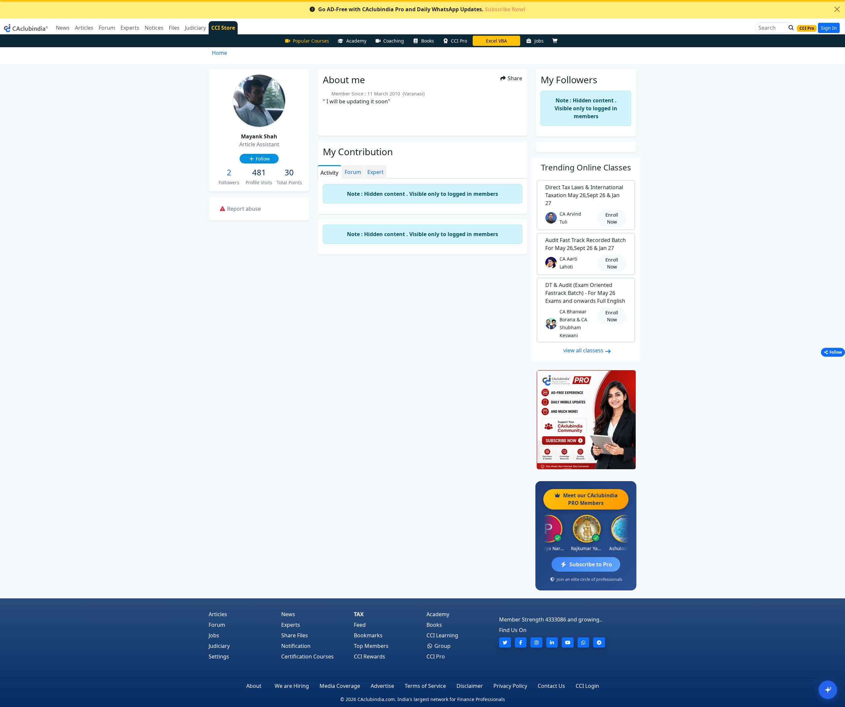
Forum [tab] (353, 172)
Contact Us (551, 685)
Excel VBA (496, 41)
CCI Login (587, 685)
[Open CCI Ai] (828, 690)
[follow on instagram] (536, 642)
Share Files (294, 635)
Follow (262, 159)
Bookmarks (368, 635)
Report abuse (243, 208)
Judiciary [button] (195, 27)
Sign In (829, 28)
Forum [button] (107, 27)
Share (514, 78)
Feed (360, 624)
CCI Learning (442, 635)
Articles (218, 614)
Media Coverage (340, 685)
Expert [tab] (375, 172)
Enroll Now (611, 218)
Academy (356, 41)
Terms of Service (425, 685)
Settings (219, 656)
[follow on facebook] (521, 642)
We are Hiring (292, 685)
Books (427, 41)
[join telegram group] (599, 642)
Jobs (539, 41)
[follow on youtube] (568, 642)
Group (442, 646)
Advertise (382, 685)
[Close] (837, 9)
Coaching (393, 41)
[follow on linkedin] (552, 642)
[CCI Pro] (585, 420)
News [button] (63, 27)
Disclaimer (469, 685)
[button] (789, 27)
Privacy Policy (510, 685)
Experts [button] (129, 27)
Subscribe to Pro (590, 564)
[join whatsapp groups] (584, 642)
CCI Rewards (369, 656)
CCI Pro (459, 41)
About (253, 685)
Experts (290, 624)
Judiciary (219, 646)
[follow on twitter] (505, 642)
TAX (359, 614)
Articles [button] (84, 27)
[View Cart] (556, 41)
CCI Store (223, 27)
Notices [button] (154, 27)
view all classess (584, 350)
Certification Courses (307, 656)
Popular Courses (311, 41)
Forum (217, 624)
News (288, 614)
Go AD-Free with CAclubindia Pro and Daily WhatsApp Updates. (421, 9)
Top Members (371, 646)
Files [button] (174, 27)
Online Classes (586, 167)
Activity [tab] (329, 172)
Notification (296, 646)
